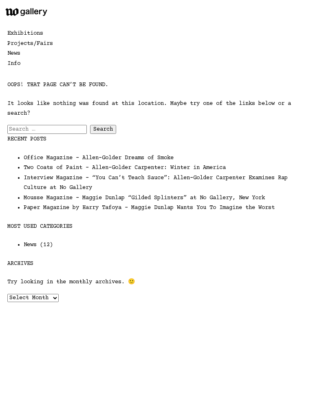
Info (13, 63)
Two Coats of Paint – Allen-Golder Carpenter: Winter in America (125, 168)
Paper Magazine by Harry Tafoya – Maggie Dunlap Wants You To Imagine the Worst (149, 208)
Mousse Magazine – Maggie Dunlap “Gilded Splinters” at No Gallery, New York (144, 198)
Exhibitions (25, 33)
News (13, 53)
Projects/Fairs (30, 43)
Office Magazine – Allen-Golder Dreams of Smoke (99, 158)
